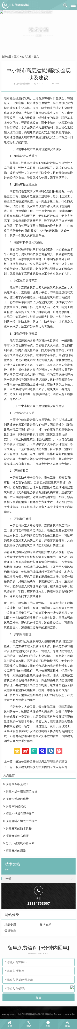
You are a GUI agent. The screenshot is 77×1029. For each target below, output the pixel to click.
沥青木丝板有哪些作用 (19, 813)
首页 (16, 56)
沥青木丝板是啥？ (17, 784)
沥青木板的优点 (15, 806)
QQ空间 (17, 751)
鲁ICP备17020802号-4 (64, 1014)
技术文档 (26, 56)
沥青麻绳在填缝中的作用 (21, 821)
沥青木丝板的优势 (17, 798)
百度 (42, 751)
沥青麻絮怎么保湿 (17, 835)
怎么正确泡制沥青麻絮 (19, 843)
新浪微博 (25, 751)
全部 (8, 878)
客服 (48, 1025)
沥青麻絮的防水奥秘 (18, 828)
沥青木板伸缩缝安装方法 (21, 791)
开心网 (59, 751)
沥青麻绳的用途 (15, 850)
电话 (28, 1025)
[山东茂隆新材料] (15, 5)
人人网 (50, 751)
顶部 (67, 1025)
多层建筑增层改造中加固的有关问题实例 (41, 767)
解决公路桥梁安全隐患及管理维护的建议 (41, 761)
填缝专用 (10, 924)
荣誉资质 (10, 930)
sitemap (5, 1014)
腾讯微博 (34, 751)
